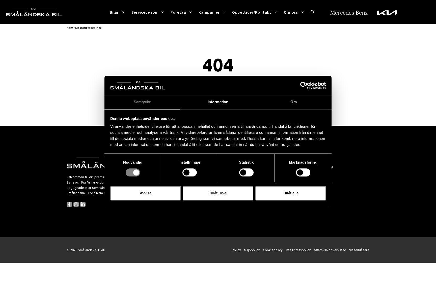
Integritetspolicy (298, 250)
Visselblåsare (359, 250)
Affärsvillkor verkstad (330, 250)
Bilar (114, 12)
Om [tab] (293, 102)
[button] (313, 12)
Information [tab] (218, 102)
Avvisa (145, 193)
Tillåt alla (290, 193)
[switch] (189, 172)
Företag (178, 12)
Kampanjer (209, 12)
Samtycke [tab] (142, 102)
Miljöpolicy (252, 250)
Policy (236, 250)
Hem (70, 28)
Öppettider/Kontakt (251, 12)
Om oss (291, 12)
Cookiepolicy (273, 250)
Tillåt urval (218, 193)
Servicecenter (144, 12)
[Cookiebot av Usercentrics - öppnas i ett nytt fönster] (304, 85)
